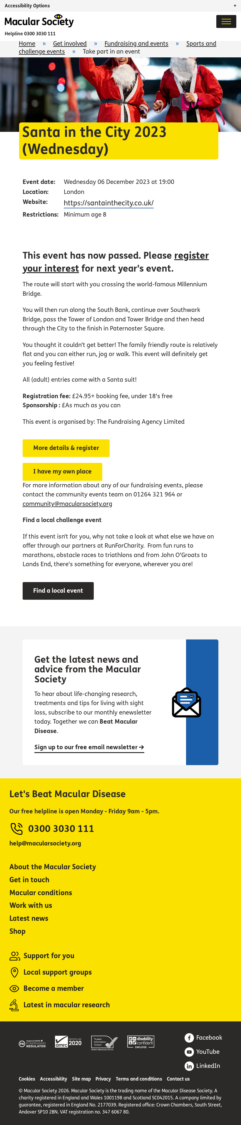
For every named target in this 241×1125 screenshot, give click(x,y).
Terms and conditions (139, 1079)
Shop (17, 931)
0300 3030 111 (40, 33)
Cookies (27, 1079)
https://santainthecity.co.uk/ (109, 203)
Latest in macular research (67, 1005)
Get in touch (29, 880)
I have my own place (62, 471)
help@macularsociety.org (45, 843)
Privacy (103, 1079)
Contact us (178, 1079)
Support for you (49, 956)
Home (27, 43)
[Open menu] (226, 21)
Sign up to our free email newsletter (86, 747)
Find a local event (58, 590)
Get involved (70, 43)
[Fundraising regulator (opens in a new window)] (32, 1042)
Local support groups (58, 972)
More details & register (66, 448)
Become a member (54, 988)
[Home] (39, 26)
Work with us (30, 905)
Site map (81, 1079)
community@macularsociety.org (67, 504)
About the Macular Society (52, 867)
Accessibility (53, 1079)
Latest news (28, 918)
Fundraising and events (136, 43)
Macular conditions (40, 893)
